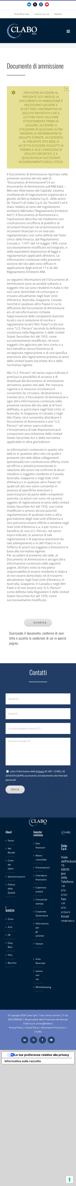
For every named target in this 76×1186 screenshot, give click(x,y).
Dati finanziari (38, 845)
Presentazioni (38, 867)
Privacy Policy (16, 1027)
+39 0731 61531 (64, 890)
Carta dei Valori (10, 864)
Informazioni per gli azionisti (38, 929)
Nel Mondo (10, 850)
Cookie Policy (32, 1027)
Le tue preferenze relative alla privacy (41, 1055)
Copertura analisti (38, 889)
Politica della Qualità (10, 888)
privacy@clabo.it (44, 1023)
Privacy (40, 771)
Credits (38, 1031)
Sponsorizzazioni (10, 876)
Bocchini (10, 962)
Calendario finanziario (38, 877)
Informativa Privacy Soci (53, 1027)
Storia (10, 840)
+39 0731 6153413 (65, 908)
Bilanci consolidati (38, 857)
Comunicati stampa (38, 901)
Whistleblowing (38, 987)
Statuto (38, 943)
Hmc (10, 954)
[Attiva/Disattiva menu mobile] (68, 31)
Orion (10, 919)
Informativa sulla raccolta (23, 1061)
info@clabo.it (67, 920)
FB (9, 935)
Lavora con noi (38, 975)
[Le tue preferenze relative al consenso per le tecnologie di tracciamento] (69, 1179)
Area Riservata (38, 961)
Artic (10, 927)
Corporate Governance (38, 913)
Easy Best (10, 945)
